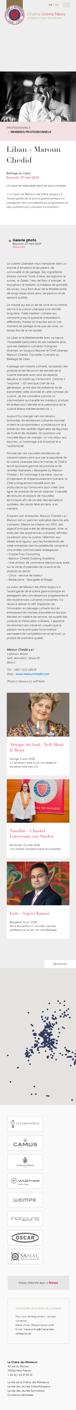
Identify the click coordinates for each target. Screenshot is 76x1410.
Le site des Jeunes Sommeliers (26, 1390)
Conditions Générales (20, 1395)
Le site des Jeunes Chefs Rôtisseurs (29, 1386)
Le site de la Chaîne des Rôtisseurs (28, 1382)
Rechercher (60, 964)
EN (57, 5)
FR (50, 5)
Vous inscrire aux (38, 1283)
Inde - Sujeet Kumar (29, 914)
